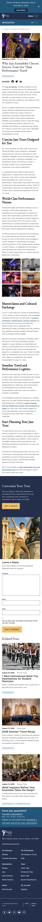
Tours (23, 864)
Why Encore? (7, 889)
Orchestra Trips (27, 872)
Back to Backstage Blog (17, 29)
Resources (8, 22)
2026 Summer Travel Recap (18, 731)
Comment (5, 573)
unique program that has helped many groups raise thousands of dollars (20, 405)
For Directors (7, 850)
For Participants (27, 850)
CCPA (26, 903)
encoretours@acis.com (10, 844)
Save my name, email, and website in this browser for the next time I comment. (19, 622)
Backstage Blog (8, 76)
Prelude (5, 854)
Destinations (7, 864)
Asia (3, 872)
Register (24, 889)
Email (4, 609)
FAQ (22, 858)
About (4, 885)
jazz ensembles (11, 87)
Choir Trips (25, 868)
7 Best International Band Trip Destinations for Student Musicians (20, 679)
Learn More (21, 10)
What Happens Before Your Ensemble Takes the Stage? (18, 789)
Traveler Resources (9, 858)
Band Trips (25, 876)
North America (7, 880)
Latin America (7, 876)
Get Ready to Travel (29, 854)
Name (4, 599)
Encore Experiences (28, 880)
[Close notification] (39, 6)
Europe (5, 868)
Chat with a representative (12, 814)
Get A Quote (11, 506)
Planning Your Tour (23, 803)
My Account (25, 885)
